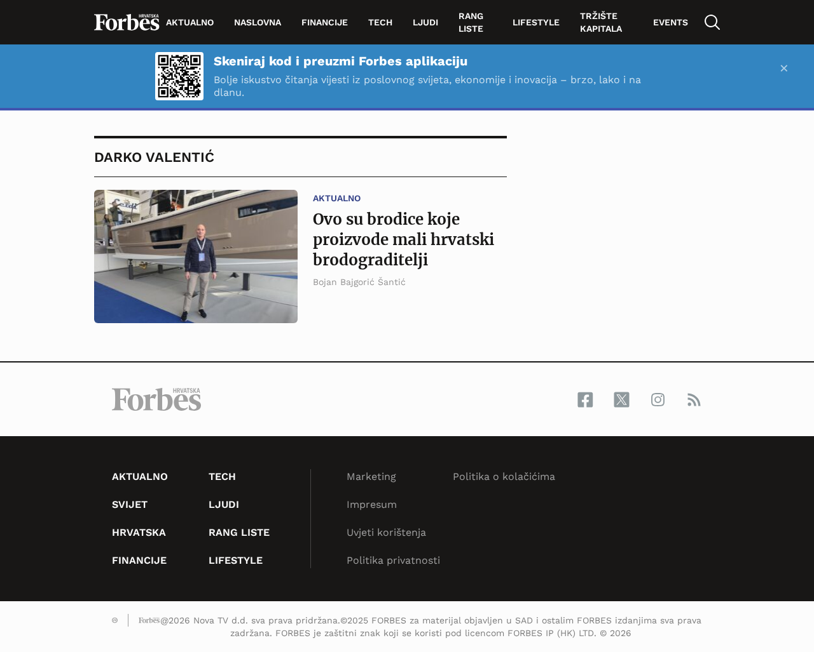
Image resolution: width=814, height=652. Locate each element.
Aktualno (190, 22)
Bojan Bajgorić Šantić (359, 282)
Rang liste (471, 22)
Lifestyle (536, 22)
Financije (324, 22)
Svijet (130, 504)
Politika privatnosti (393, 560)
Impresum (372, 504)
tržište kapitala (601, 22)
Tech (380, 22)
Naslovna (257, 22)
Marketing (371, 476)
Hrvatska (139, 532)
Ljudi (425, 22)
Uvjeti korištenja (386, 532)
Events (670, 22)
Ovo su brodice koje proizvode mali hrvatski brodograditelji (403, 240)
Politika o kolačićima (504, 476)
